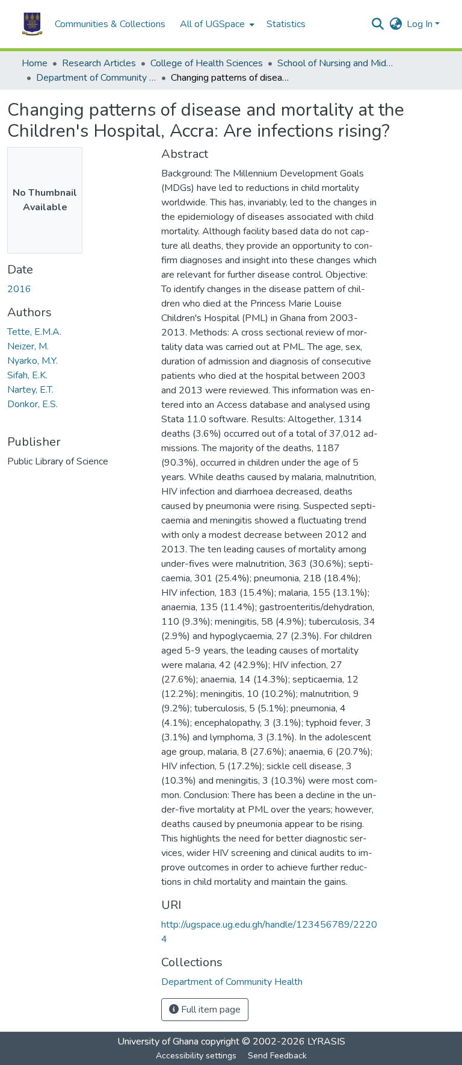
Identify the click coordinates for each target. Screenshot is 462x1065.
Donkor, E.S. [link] (32, 404)
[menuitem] (215, 24)
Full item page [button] (210, 1009)
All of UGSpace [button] (212, 24)
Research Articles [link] (99, 63)
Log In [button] (421, 24)
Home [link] (35, 63)
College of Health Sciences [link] (206, 63)
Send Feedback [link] (277, 1055)
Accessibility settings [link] (196, 1055)
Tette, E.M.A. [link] (34, 332)
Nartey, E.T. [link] (30, 389)
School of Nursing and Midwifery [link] (337, 63)
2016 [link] (19, 289)
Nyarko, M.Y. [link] (32, 360)
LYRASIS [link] (326, 1041)
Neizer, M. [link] (28, 346)
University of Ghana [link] (158, 1041)
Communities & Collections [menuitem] (110, 24)
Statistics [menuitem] (286, 24)
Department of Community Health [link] (96, 77)
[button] (32, 24)
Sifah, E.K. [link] (27, 375)
